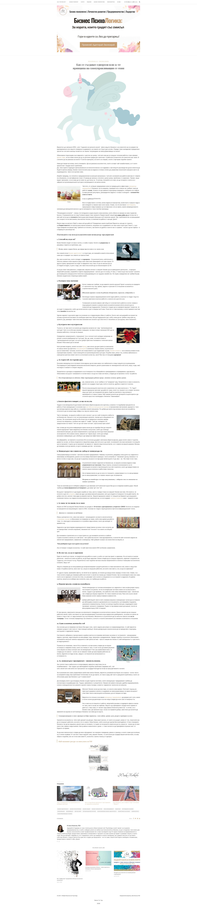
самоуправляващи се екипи (65, 813)
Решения (89, 1)
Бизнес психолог (73, 1)
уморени (72, 494)
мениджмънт (69, 811)
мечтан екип (78, 811)
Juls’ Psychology (61, 1)
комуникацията (81, 348)
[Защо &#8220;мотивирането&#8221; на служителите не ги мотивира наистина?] (70, 793)
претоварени (131, 205)
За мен (119, 1)
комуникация (61, 811)
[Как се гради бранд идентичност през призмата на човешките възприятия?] (98, 793)
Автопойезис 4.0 (93, 61)
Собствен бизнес (104, 61)
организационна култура (89, 811)
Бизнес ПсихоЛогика (99, 1)
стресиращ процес (63, 519)
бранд (84, 346)
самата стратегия (117, 498)
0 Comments (60, 818)
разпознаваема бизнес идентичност (106, 811)
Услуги (82, 1)
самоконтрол (135, 811)
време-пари (61, 157)
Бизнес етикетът (116, 350)
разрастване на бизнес (124, 811)
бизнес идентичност (75, 253)
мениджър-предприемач (113, 697)
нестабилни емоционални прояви (97, 407)
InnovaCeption (111, 1)
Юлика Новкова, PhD (74, 826)
